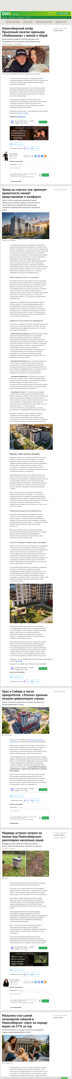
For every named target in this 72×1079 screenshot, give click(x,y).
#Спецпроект (12, 848)
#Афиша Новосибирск (7, 44)
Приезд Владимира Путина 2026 (44, 22)
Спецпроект (63, 837)
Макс (27, 148)
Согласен (64, 1078)
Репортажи (12, 17)
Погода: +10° (51, 13)
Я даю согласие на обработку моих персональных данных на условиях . (23, 175)
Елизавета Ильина (59, 835)
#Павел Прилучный (18, 44)
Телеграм (36, 148)
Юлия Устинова (58, 1018)
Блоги (28, 17)
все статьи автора (13, 157)
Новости (4, 17)
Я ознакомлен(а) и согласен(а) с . (22, 176)
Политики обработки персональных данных (18, 174)
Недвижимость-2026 (61, 22)
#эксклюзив (5, 848)
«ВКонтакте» (21, 117)
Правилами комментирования (28, 176)
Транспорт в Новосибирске (13, 22)
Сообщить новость (18, 144)
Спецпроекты (20, 17)
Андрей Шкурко (58, 30)
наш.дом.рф (18, 661)
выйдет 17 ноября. (22, 113)
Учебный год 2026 (27, 22)
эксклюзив (56, 837)
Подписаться (43, 122)
